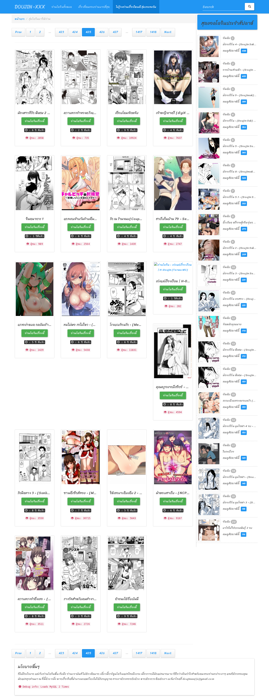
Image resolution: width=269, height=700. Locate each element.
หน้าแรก (20, 18)
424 (75, 32)
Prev (18, 32)
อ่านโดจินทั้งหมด (61, 6)
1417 (139, 32)
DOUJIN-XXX (30, 6)
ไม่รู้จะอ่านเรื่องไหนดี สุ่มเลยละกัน (136, 6)
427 (115, 32)
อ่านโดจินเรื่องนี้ (34, 121)
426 (102, 32)
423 (61, 32)
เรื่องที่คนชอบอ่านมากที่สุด (94, 6)
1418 (153, 32)
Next (167, 32)
